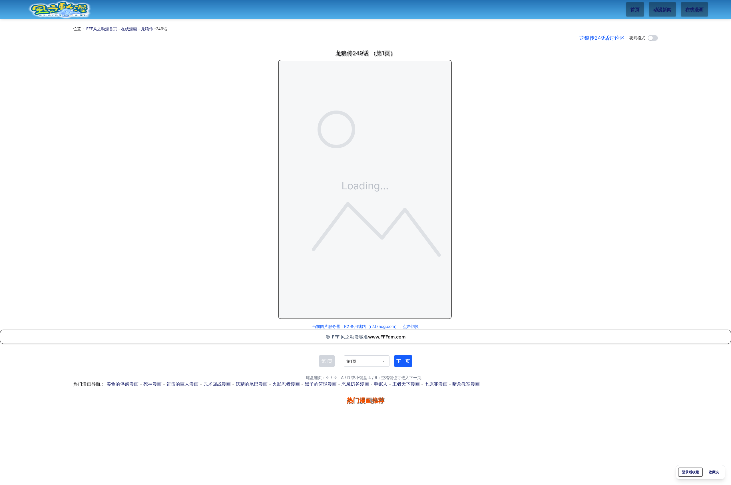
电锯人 (380, 384)
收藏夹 (714, 472)
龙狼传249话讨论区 (602, 38)
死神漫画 (152, 384)
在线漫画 (694, 9)
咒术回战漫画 (217, 384)
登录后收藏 (690, 472)
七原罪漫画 (436, 384)
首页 (635, 9)
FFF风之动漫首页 (101, 28)
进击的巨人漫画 (182, 384)
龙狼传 (147, 28)
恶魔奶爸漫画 (355, 384)
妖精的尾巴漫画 (252, 384)
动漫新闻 (662, 9)
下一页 (403, 361)
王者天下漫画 (406, 384)
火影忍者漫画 (286, 384)
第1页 (326, 361)
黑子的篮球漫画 (321, 384)
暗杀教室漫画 (466, 384)
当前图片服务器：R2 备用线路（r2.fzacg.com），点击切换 (365, 326)
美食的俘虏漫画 (122, 384)
